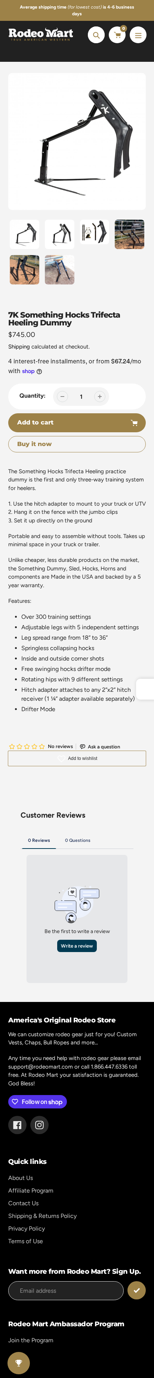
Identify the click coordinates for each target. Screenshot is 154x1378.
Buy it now (34, 444)
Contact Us (23, 1203)
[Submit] (136, 1290)
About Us (20, 1177)
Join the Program (30, 1340)
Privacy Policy (26, 1228)
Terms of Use (25, 1241)
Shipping (19, 346)
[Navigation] (138, 34)
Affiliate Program (30, 1190)
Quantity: (32, 395)
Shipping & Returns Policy (42, 1215)
